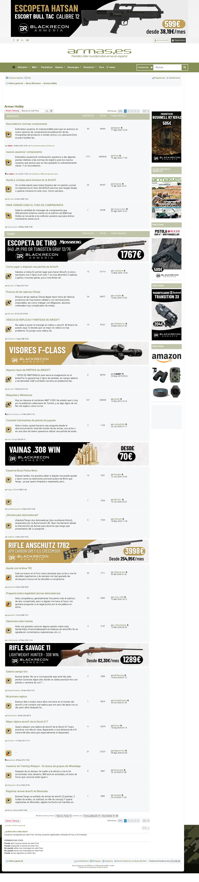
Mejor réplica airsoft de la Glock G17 (27, 721)
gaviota (11, 760)
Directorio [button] (89, 67)
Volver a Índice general (15, 826)
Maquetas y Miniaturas (19, 395)
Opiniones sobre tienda (19, 621)
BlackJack (118, 770)
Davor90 (11, 587)
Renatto (117, 474)
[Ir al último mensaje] (121, 128)
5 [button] (138, 111)
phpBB (86, 866)
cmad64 (117, 296)
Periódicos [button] (47, 67)
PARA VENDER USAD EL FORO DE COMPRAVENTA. (35, 205)
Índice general (16, 861)
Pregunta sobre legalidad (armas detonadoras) (33, 593)
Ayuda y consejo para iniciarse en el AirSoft (31, 179)
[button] (13, 67)
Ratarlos (117, 184)
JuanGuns (118, 271)
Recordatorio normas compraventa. (27, 123)
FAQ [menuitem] (29, 78)
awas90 (117, 795)
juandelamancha (14, 509)
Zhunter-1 (11, 741)
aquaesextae (119, 209)
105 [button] (144, 111)
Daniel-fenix (12, 715)
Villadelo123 (119, 324)
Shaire (10, 810)
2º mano (110, 67)
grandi (117, 399)
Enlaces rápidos (16, 78)
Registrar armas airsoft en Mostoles (27, 791)
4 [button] (135, 111)
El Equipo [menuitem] (97, 861)
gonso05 (11, 615)
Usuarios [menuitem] (109, 861)
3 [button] (131, 111)
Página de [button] (120, 111)
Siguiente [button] (148, 111)
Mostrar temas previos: (45, 816)
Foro (101, 67)
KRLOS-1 (117, 500)
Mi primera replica (16, 696)
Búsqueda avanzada (51, 111)
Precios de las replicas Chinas (23, 291)
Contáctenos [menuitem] (83, 861)
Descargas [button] (73, 67)
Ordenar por (78, 816)
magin (10, 490)
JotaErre (11, 537)
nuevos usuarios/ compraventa (24, 151)
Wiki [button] (34, 67)
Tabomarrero (119, 572)
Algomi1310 (119, 751)
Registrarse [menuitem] (160, 78)
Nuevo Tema (11, 110)
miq (9, 439)
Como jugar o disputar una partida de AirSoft (32, 266)
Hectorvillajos (14, 414)
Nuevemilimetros (14, 690)
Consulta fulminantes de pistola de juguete (31, 420)
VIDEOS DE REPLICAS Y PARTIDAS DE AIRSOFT (33, 319)
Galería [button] (59, 67)
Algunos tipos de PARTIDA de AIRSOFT (28, 369)
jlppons (117, 128)
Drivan (117, 726)
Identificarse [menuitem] (174, 78)
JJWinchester (120, 625)
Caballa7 (117, 374)
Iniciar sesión (162, 40)
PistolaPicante (120, 700)
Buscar (47, 111)
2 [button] (128, 111)
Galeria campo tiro (17, 671)
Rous (116, 156)
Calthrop (11, 339)
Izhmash (118, 519)
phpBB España (102, 867)
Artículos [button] (23, 67)
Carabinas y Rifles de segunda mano (45, 174)
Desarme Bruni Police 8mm (21, 470)
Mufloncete (119, 675)
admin (11, 174)
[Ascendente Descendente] (108, 816)
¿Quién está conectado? (16, 832)
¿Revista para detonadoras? (22, 515)
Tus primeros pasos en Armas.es (43, 146)
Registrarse (179, 40)
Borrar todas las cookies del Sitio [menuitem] (132, 861)
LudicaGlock (119, 424)
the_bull (11, 199)
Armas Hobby (14, 106)
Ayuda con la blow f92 (19, 568)
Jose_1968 (119, 597)
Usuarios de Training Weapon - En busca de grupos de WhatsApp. (43, 766)
